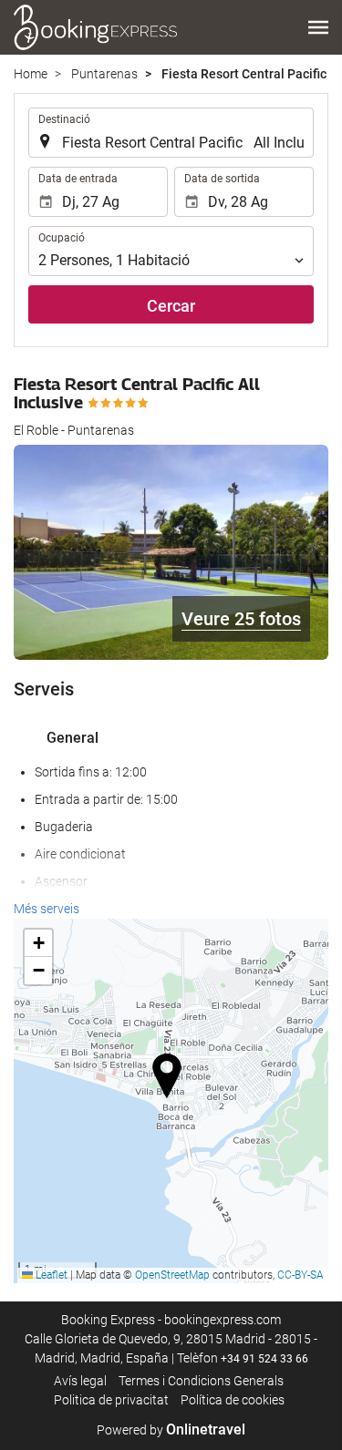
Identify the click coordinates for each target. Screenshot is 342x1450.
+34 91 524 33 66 (264, 1358)
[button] (318, 27)
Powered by (171, 1430)
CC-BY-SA (300, 1275)
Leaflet (50, 1275)
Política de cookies (233, 1400)
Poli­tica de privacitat (111, 1400)
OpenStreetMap (172, 1275)
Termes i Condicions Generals (201, 1380)
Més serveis (46, 908)
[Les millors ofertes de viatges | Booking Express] (96, 27)
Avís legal (80, 1380)
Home (30, 74)
